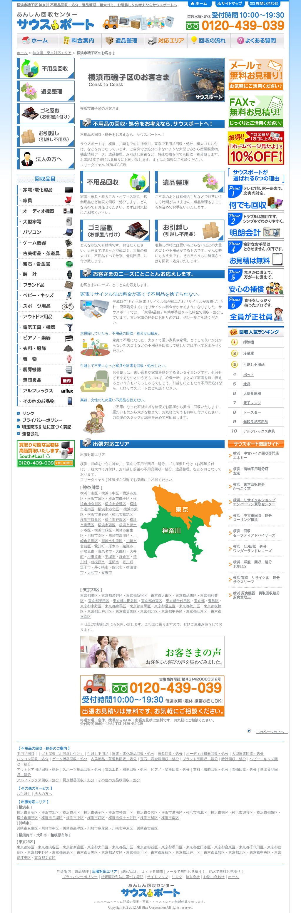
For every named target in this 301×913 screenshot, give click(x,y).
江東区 (25, 858)
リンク (177, 877)
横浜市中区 (110, 493)
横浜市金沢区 (115, 504)
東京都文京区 (45, 858)
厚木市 (113, 546)
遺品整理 (82, 871)
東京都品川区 (186, 595)
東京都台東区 (151, 601)
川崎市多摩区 (97, 828)
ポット (248, 375)
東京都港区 (89, 595)
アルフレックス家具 (259, 431)
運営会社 (193, 877)
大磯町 (121, 551)
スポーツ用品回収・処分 (82, 769)
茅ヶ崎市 (101, 567)
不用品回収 (25, 754)
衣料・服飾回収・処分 (210, 769)
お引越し (24, 794)
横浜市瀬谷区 (97, 514)
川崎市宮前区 (147, 828)
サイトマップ (157, 877)
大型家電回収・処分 (248, 754)
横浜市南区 (89, 493)
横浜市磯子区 (119, 498)
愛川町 (99, 546)
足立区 (117, 852)
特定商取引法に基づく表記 (122, 877)
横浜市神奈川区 (120, 812)
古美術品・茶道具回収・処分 (114, 759)
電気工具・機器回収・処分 (126, 769)
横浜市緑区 (103, 530)
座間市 (113, 562)
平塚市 (110, 557)
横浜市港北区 (108, 509)
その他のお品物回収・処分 (119, 780)
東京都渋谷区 (112, 595)
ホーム (22, 53)
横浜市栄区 (219, 812)
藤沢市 (117, 567)
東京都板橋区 (161, 852)
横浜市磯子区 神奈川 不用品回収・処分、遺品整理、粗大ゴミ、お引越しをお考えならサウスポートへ (97, 5)
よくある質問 (152, 871)
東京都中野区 (90, 606)
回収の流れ (129, 871)
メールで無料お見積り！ (185, 871)
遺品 (246, 384)
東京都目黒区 (140, 606)
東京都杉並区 (147, 847)
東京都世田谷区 (125, 601)
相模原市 (98, 562)
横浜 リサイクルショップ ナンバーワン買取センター (254, 502)
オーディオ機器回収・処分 (207, 754)
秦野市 (106, 573)
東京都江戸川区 (99, 611)
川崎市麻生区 (27, 828)
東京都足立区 (164, 606)
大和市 (92, 573)
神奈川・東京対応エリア (52, 53)
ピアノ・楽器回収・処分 (170, 769)
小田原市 (94, 557)
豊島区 (213, 601)
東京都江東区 (196, 611)
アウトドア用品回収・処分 (38, 769)
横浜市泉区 (96, 498)
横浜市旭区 (50, 812)
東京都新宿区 (136, 595)
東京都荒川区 (189, 606)
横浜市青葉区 (27, 812)
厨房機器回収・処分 (78, 780)
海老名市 (105, 551)
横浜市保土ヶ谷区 (122, 818)
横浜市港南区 (172, 812)
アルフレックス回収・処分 (38, 780)
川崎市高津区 (119, 536)
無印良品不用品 (255, 422)
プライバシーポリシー (80, 877)
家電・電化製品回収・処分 (133, 754)
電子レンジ (252, 403)
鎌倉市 (124, 557)
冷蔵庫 (248, 353)
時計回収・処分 (233, 759)
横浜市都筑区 (122, 514)
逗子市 (85, 567)
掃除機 (248, 342)
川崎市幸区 (96, 536)
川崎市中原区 (112, 541)
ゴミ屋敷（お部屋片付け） (62, 754)
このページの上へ (272, 732)
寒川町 (128, 562)
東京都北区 (149, 611)
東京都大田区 (161, 595)
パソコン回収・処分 (33, 759)
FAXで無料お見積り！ (226, 871)
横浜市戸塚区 (115, 520)
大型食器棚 (252, 394)
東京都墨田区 (98, 601)
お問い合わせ (214, 877)
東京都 (199, 601)
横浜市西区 (107, 525)
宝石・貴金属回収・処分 (159, 759)
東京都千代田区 (178, 601)
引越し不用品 (254, 364)
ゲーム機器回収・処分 (69, 759)
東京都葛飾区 (126, 611)
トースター (252, 412)
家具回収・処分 (170, 754)
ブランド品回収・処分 (200, 759)
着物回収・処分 (244, 769)
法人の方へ (43, 794)
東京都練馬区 (115, 606)
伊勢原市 (87, 551)
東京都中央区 (172, 611)
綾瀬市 (128, 546)
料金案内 (64, 871)
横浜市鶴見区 (90, 520)
